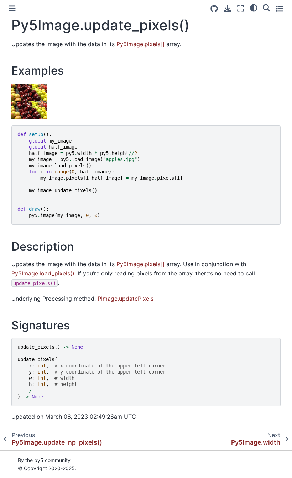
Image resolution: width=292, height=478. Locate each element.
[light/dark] (253, 7)
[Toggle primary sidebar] (12, 8)
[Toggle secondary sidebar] (279, 8)
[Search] (266, 7)
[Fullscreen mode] (240, 8)
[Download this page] (227, 9)
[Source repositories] (214, 9)
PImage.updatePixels (125, 298)
